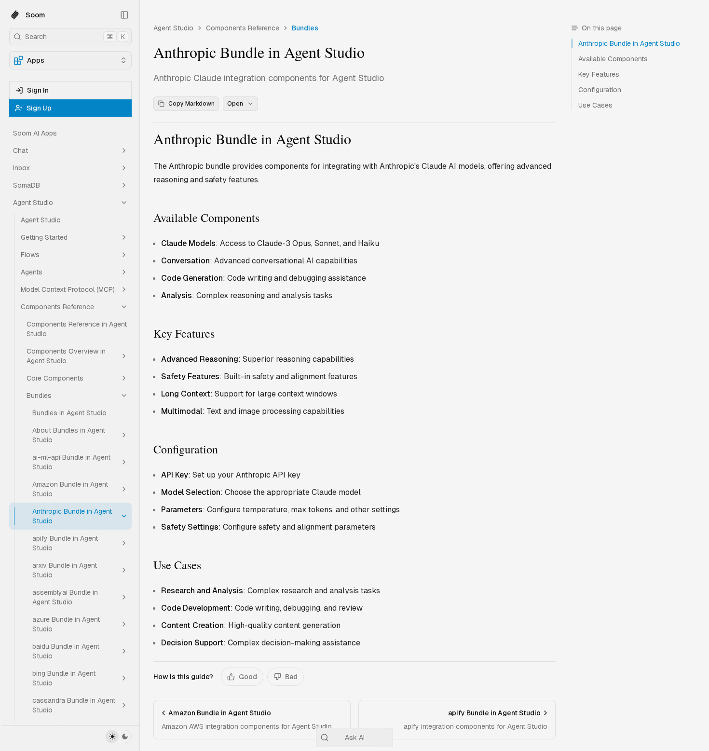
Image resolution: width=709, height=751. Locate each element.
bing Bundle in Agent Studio (63, 678)
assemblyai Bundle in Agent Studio (65, 597)
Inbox (21, 168)
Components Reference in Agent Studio (77, 329)
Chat (20, 150)
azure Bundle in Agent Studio (66, 624)
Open (235, 104)
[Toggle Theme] (119, 736)
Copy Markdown (191, 104)
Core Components (55, 378)
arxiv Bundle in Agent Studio (64, 570)
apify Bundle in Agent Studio (65, 543)
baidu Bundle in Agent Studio (65, 651)
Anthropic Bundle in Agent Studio (72, 516)
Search (75, 36)
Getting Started (44, 237)
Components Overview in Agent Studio (66, 356)
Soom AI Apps (35, 133)
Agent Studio (33, 202)
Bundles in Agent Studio (69, 413)
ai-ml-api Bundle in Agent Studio (71, 462)
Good (248, 676)
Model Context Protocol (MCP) (68, 289)
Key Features (184, 333)
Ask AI (355, 737)
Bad (291, 676)
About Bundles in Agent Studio (68, 435)
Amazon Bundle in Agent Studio (70, 489)
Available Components (206, 217)
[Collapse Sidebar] (124, 15)
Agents (31, 272)
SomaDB (26, 185)
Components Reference (57, 306)
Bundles (39, 395)
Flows (30, 254)
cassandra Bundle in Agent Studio (73, 705)
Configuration (185, 449)
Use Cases (177, 565)
